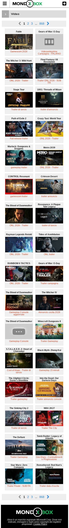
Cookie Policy (40, 524)
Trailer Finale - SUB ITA (19, 486)
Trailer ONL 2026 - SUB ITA (49, 81)
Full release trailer (19, 138)
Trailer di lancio (19, 109)
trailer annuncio (49, 196)
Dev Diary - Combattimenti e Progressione (49, 458)
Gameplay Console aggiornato (19, 313)
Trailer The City (49, 428)
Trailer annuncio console (49, 399)
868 (41, 23)
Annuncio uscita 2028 (49, 312)
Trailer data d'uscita (49, 486)
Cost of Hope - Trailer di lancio (19, 371)
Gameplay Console (19, 341)
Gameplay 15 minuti (49, 370)
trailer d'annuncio (49, 109)
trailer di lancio (49, 225)
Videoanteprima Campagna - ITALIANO (49, 52)
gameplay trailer (19, 167)
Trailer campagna (49, 283)
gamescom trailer (19, 196)
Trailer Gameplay (49, 341)
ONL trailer (49, 254)
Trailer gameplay (18, 399)
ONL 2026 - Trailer (19, 80)
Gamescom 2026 (18, 51)
